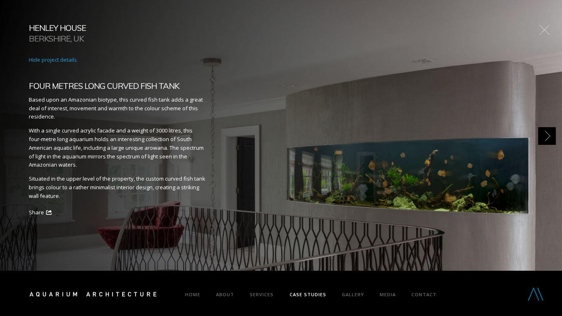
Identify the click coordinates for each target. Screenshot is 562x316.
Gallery (353, 294)
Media (388, 294)
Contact (424, 294)
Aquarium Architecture (93, 295)
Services (262, 294)
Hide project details (53, 59)
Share (36, 212)
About (225, 294)
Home (192, 294)
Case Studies (308, 294)
